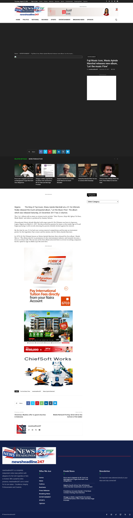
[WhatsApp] (54, 152)
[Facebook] (106, 1)
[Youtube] (117, 1)
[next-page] (117, 159)
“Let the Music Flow (25, 391)
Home (16, 53)
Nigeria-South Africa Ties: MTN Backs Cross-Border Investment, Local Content (77, 486)
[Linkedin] (59, 152)
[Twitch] (120, 515)
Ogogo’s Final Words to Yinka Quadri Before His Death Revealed (65, 180)
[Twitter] (112, 1)
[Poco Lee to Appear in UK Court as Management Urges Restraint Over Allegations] (24, 170)
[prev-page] (115, 159)
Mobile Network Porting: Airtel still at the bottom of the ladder (67, 416)
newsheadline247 (93, 69)
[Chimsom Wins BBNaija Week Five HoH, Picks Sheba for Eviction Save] (108, 170)
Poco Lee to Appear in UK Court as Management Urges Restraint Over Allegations (24, 180)
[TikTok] (116, 515)
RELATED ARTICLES (21, 159)
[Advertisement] (66, 36)
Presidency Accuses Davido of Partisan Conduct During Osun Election (77, 492)
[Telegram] (68, 152)
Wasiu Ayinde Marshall (49, 391)
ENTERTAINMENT (24, 53)
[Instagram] (109, 1)
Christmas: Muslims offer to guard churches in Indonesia (30, 416)
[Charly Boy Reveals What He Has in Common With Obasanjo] (87, 170)
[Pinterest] (50, 152)
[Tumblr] (63, 152)
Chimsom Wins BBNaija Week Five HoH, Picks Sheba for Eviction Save (108, 180)
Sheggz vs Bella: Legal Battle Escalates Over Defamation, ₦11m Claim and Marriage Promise (78, 498)
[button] (116, 19)
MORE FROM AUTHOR (36, 159)
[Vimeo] (115, 1)
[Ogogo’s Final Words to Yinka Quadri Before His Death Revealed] (66, 170)
